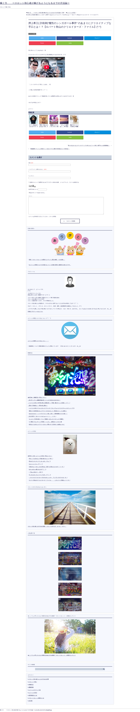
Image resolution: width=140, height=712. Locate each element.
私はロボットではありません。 (37, 192)
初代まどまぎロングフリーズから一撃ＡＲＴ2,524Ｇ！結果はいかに (47, 424)
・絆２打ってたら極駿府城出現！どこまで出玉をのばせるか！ (44, 400)
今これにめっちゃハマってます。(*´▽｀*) (40, 474)
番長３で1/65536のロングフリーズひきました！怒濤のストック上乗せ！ (48, 411)
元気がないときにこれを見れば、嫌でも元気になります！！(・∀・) (46, 466)
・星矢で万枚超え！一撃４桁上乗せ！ (38, 405)
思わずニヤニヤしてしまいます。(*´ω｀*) (40, 461)
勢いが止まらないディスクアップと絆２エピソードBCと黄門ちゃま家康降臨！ (88, 145)
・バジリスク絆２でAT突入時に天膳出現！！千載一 (41, 402)
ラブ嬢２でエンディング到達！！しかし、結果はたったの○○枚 (45, 421)
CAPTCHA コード (33, 189)
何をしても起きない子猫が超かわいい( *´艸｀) (41, 458)
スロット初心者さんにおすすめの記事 (39, 679)
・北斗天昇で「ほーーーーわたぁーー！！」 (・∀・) (42, 416)
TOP (45, 12)
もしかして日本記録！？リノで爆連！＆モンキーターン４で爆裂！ (46, 419)
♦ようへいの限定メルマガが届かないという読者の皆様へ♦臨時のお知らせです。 (50, 264)
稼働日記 (31, 684)
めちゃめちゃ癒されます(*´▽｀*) (37, 469)
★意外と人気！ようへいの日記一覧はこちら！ (40, 456)
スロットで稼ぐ (33, 681)
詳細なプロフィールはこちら (35, 311)
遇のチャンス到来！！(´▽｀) (62, 402)
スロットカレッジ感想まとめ (36, 698)
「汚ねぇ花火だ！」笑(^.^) (36, 472)
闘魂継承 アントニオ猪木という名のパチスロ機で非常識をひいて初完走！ (50, 148)
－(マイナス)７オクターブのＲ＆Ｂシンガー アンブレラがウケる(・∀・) (48, 477)
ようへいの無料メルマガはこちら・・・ (38, 341)
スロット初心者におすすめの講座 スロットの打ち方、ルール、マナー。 (47, 526)
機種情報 (31, 687)
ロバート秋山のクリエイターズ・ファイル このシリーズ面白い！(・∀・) (49, 480)
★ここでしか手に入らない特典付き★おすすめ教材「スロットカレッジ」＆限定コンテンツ (52, 655)
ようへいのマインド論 (35, 690)
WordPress (49, 710)
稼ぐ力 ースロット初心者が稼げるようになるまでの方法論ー (34, 3)
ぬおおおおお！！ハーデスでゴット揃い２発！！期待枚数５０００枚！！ (48, 413)
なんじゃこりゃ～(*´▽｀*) (36, 464)
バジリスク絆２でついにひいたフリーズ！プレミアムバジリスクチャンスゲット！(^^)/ (51, 408)
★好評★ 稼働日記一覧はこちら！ (37, 397)
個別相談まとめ (33, 695)
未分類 (30, 700)
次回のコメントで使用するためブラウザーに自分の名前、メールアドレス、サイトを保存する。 (55, 182)
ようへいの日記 (32, 33)
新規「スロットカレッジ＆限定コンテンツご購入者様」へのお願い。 (47, 259)
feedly (70, 43)
